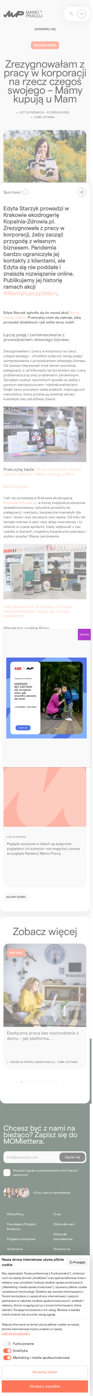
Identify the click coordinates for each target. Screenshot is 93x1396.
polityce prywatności (16, 1333)
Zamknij (84, 634)
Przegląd (79, 1262)
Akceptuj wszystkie (45, 1386)
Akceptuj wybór (45, 1372)
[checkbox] (18, 1343)
